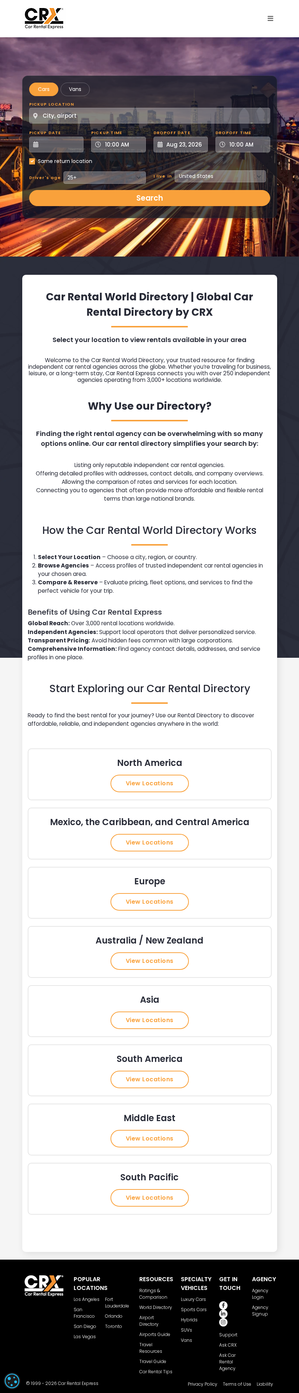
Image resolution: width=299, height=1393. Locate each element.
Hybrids (189, 1320)
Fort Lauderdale (117, 1302)
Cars (44, 89)
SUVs (186, 1330)
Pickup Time (106, 133)
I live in (163, 176)
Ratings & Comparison (153, 1293)
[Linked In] (223, 1314)
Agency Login (260, 1293)
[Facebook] (223, 1305)
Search (149, 198)
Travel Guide (152, 1361)
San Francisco (84, 1312)
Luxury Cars (193, 1299)
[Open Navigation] (270, 18)
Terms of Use (237, 1384)
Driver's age (45, 178)
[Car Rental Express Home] (44, 18)
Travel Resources (150, 1347)
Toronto (113, 1326)
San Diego (85, 1326)
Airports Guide (154, 1334)
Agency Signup (260, 1310)
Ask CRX (228, 1345)
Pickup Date (45, 133)
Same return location (65, 161)
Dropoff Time (233, 133)
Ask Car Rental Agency (227, 1361)
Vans (75, 89)
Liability (265, 1384)
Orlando (114, 1316)
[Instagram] (223, 1322)
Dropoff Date (172, 133)
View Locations (150, 783)
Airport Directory (149, 1320)
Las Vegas (85, 1336)
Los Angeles (87, 1299)
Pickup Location (51, 104)
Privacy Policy (202, 1384)
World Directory (155, 1307)
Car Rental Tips (155, 1372)
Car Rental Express (78, 1383)
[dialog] (12, 1381)
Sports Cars (194, 1309)
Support (228, 1335)
